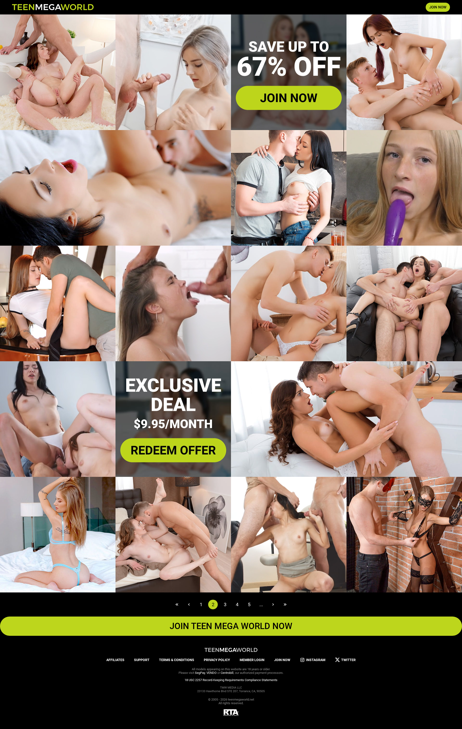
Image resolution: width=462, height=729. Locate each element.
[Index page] (53, 7)
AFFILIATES (115, 660)
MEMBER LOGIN (252, 660)
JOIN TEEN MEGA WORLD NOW (231, 626)
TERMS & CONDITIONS (176, 660)
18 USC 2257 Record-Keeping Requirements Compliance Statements (231, 680)
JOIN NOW (437, 7)
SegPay (200, 673)
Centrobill (227, 673)
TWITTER (348, 660)
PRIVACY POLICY (217, 660)
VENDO (211, 673)
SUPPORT (141, 660)
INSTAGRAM (315, 660)
